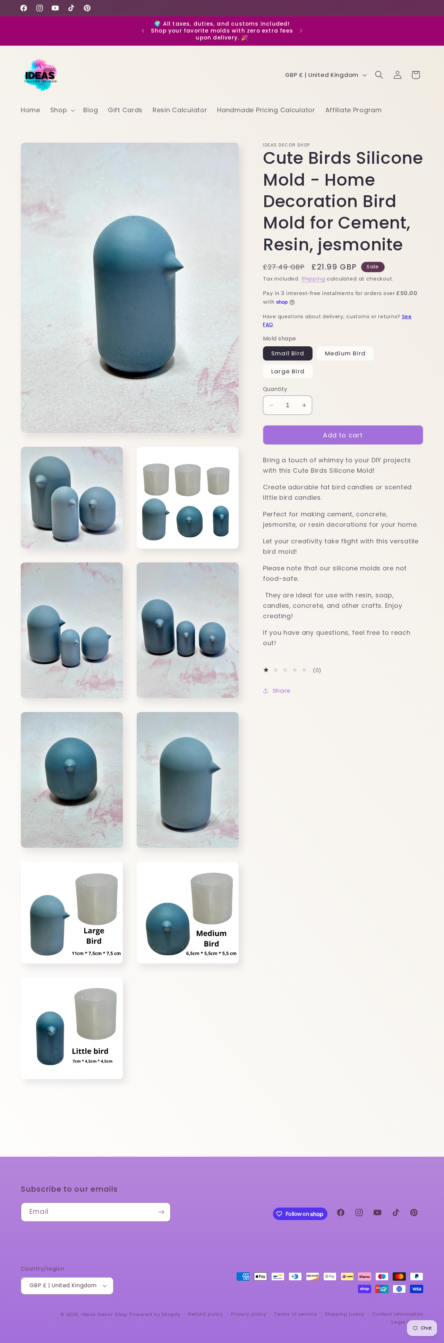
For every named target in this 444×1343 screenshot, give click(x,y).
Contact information (397, 1314)
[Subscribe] (161, 1212)
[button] (61, 110)
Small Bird (287, 353)
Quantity (275, 389)
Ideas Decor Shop (105, 1314)
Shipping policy (344, 1314)
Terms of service (295, 1314)
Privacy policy (248, 1314)
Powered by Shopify (154, 1314)
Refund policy (205, 1314)
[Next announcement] (301, 31)
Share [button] (282, 690)
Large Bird (288, 371)
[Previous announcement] (143, 31)
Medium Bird (345, 353)
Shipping (313, 278)
